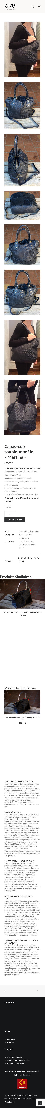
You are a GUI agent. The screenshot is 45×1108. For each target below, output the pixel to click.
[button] (39, 6)
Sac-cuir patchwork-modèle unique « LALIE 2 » (23, 612)
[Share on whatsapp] (34, 558)
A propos (11, 1039)
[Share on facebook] (18, 558)
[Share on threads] (25, 558)
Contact (10, 1042)
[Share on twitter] (21, 558)
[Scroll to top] (40, 1103)
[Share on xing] (19, 561)
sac (31, 541)
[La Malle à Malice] (10, 6)
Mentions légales (14, 1057)
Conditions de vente (15, 1064)
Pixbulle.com (9, 1102)
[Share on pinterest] (28, 558)
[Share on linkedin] (31, 558)
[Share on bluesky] (38, 558)
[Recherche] (31, 6)
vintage (22, 544)
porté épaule (24, 541)
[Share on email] (23, 561)
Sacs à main (23, 534)
